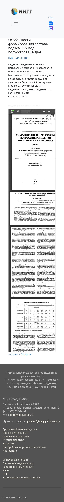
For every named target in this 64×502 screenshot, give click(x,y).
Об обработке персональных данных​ (24, 447)
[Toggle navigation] (15, 22)
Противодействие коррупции (20, 429)
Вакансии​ (8, 443)
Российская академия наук (18, 463)
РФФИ (6, 470)
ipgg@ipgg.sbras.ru (21, 414)
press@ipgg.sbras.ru (43, 421)
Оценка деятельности (15, 432)
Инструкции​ (10, 450)
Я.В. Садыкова (18, 58)
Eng (50, 17)
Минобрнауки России (15, 459)
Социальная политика (16, 436)
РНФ (5, 473)
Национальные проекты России (21, 477)
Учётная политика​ (13, 440)
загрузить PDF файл (19, 354)
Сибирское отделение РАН (18, 466)
